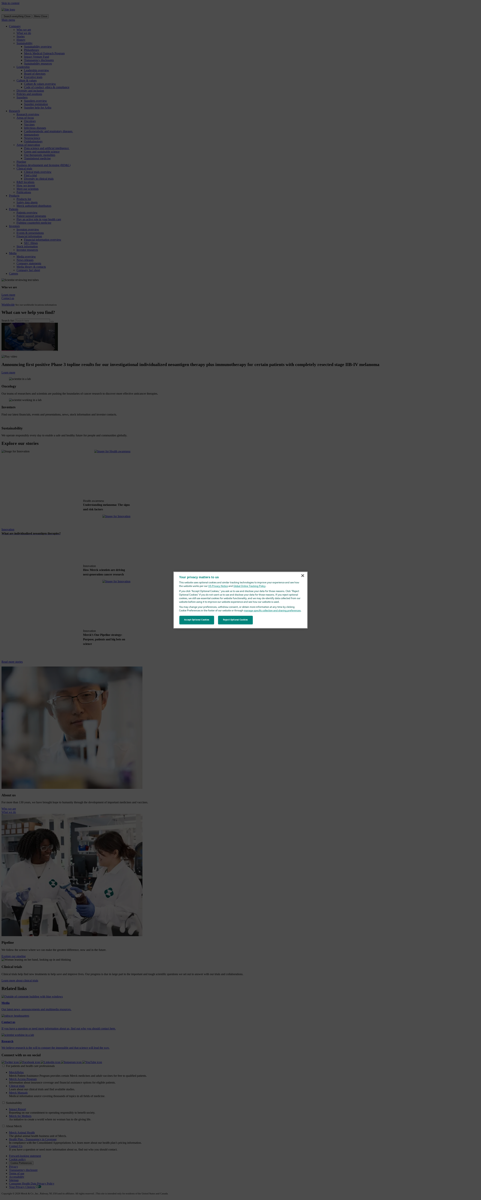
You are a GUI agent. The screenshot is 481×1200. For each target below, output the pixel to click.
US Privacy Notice (218, 586)
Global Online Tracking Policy (249, 586)
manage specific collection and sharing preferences (272, 611)
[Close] (303, 575)
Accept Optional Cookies (196, 620)
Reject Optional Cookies (235, 620)
